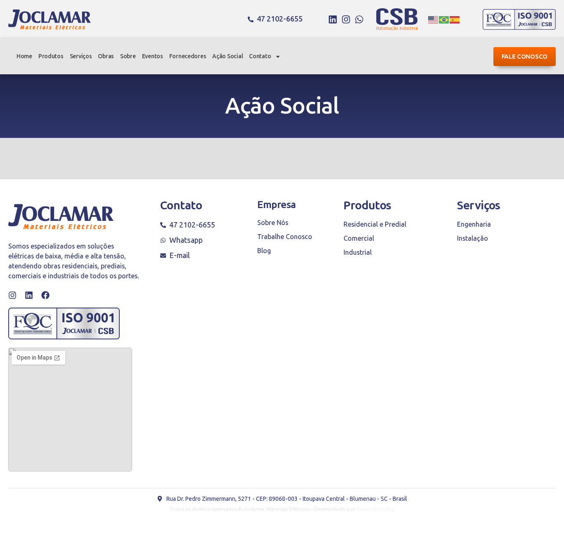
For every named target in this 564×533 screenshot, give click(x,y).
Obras (106, 56)
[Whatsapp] (359, 19)
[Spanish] (455, 19)
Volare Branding (375, 509)
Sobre (128, 56)
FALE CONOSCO (524, 56)
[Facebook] (45, 295)
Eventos (152, 56)
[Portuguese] (444, 19)
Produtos (51, 56)
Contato (260, 56)
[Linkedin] (332, 19)
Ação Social (227, 56)
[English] (433, 19)
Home (24, 56)
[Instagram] (346, 19)
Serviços (81, 56)
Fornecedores (187, 56)
